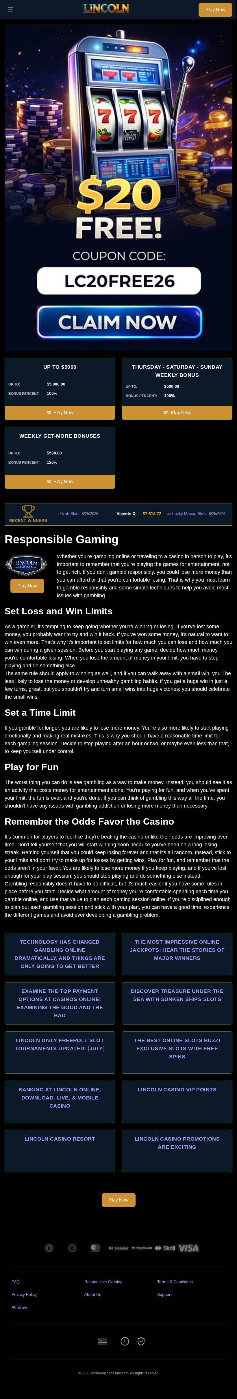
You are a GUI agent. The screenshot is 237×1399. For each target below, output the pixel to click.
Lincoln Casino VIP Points (177, 1090)
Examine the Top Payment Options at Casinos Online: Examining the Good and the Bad (60, 1003)
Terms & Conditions (175, 1281)
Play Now (215, 9)
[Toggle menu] (10, 10)
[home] (107, 15)
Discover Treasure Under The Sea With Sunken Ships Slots (177, 995)
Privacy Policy (24, 1294)
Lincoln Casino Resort (60, 1139)
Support (164, 1294)
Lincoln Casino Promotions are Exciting (177, 1143)
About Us (92, 1294)
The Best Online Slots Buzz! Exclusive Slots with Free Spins (177, 1049)
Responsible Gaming (103, 1281)
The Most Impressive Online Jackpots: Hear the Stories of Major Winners (177, 950)
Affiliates (19, 1307)
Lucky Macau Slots (166, 513)
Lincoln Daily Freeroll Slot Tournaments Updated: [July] (60, 1044)
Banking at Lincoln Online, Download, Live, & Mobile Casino (59, 1098)
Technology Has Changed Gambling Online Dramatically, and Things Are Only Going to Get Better (59, 954)
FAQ (16, 1281)
